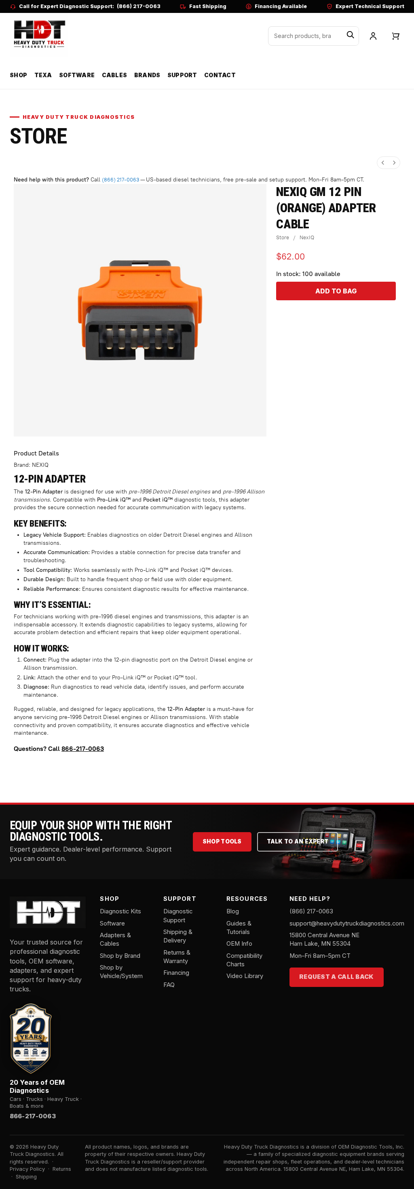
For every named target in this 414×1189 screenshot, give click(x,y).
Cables (114, 75)
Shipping (26, 1177)
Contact (220, 75)
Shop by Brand (120, 955)
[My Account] (373, 35)
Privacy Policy (27, 1169)
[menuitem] (383, 163)
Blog (232, 911)
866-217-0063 (82, 749)
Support (182, 75)
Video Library (244, 976)
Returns (62, 1169)
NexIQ (307, 237)
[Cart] (395, 35)
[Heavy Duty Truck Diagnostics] (39, 35)
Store (282, 237)
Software (77, 75)
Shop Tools (222, 841)
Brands (147, 75)
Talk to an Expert (298, 841)
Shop (18, 75)
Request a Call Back (336, 976)
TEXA (43, 75)
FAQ (169, 985)
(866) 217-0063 (139, 6)
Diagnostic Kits (120, 911)
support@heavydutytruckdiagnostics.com (346, 923)
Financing (176, 972)
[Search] (350, 36)
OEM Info (239, 943)
